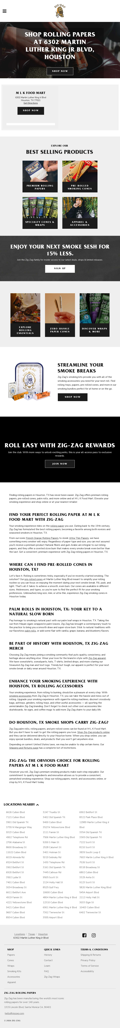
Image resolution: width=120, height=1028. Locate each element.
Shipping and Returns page (23, 748)
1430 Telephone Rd (53, 862)
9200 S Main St (51, 842)
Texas (31, 934)
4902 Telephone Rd (17, 837)
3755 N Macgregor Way (19, 827)
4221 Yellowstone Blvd (19, 902)
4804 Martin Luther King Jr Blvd (60, 897)
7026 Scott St (87, 862)
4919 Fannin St (14, 897)
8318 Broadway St (89, 867)
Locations (19, 934)
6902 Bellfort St (88, 812)
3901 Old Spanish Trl (17, 822)
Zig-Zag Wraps (52, 976)
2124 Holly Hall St (53, 882)
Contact (48, 960)
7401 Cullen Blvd (15, 882)
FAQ (46, 971)
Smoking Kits (14, 971)
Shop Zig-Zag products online (93, 732)
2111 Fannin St (51, 832)
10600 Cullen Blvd (53, 892)
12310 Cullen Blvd (53, 902)
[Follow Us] (84, 938)
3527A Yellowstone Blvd (56, 827)
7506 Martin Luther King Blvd (59, 837)
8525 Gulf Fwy (51, 887)
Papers (11, 954)
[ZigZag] (60, 11)
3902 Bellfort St (15, 867)
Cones (10, 960)
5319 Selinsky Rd (52, 857)
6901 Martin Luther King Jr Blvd (60, 907)
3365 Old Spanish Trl (90, 837)
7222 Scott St (87, 842)
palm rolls (30, 631)
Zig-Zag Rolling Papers (20, 993)
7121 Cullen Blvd (15, 817)
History (48, 954)
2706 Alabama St (15, 842)
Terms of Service (90, 965)
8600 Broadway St (16, 847)
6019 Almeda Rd (15, 857)
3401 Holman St (52, 852)
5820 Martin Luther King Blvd (95, 887)
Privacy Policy (88, 960)
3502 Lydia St (13, 877)
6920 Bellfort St (15, 872)
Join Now (59, 464)
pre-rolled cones (34, 579)
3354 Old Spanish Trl (90, 832)
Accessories (13, 976)
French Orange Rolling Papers (42, 538)
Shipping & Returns (91, 954)
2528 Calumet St (52, 847)
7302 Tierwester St (53, 912)
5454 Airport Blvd (89, 892)
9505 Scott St (50, 877)
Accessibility (87, 971)
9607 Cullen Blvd (15, 912)
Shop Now (60, 71)
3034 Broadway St (16, 887)
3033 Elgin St (86, 902)
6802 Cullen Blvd (88, 872)
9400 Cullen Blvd (52, 822)
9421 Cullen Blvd (15, 907)
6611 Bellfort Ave (16, 892)
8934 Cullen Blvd (15, 917)
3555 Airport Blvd (52, 917)
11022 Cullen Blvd (16, 852)
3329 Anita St (87, 877)
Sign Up (60, 269)
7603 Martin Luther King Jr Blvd (96, 857)
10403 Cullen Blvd (89, 907)
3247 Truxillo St (51, 812)
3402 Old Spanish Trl (54, 817)
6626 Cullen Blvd (15, 812)
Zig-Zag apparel (97, 658)
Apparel (11, 982)
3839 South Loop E (89, 852)
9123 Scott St (87, 882)
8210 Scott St (87, 847)
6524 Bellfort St (15, 862)
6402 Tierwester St (90, 912)
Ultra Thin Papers (79, 538)
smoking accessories (20, 696)
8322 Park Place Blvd (90, 817)
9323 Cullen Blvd (15, 832)
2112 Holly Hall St (89, 897)
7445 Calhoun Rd (52, 872)
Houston (43, 934)
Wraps (10, 965)
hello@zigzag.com (14, 1013)
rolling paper (57, 526)
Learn (47, 965)
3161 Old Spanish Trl (54, 867)
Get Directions (31, 103)
